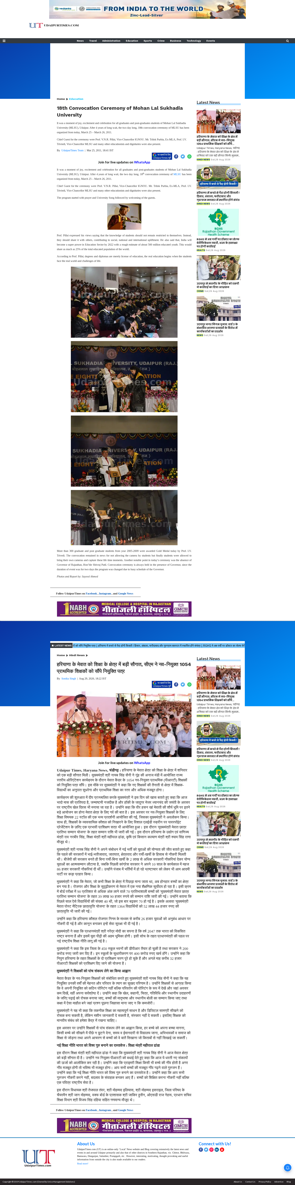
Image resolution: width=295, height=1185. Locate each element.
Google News (125, 593)
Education (132, 40)
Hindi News (77, 655)
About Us (86, 1143)
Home (61, 99)
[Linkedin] (217, 1150)
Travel (93, 40)
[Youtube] (222, 1150)
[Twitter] (206, 1150)
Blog (289, 1181)
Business (175, 40)
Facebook (91, 593)
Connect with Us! (215, 1143)
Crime (161, 40)
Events (210, 40)
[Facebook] (201, 1150)
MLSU (177, 174)
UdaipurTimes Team (72, 150)
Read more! (82, 1163)
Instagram (105, 593)
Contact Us (250, 1181)
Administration (111, 40)
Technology (194, 40)
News (80, 40)
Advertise (278, 1181)
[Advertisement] (147, 67)
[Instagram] (211, 1150)
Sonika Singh (68, 678)
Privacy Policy (265, 1181)
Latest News (208, 102)
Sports (148, 40)
